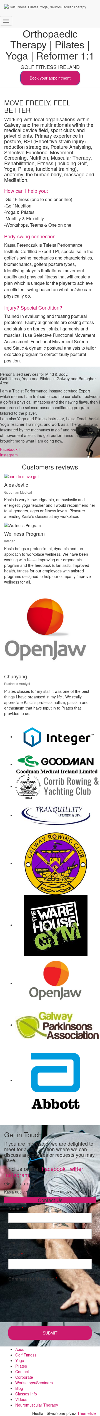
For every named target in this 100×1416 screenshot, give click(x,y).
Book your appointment (50, 78)
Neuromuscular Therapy (36, 1405)
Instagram (16, 1175)
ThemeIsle (86, 1413)
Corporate (24, 1377)
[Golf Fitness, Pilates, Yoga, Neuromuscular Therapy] (45, 7)
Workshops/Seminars (34, 1382)
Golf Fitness (25, 1355)
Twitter (75, 1169)
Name (15, 1209)
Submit (50, 1333)
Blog (19, 1388)
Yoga (19, 1360)
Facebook (54, 1169)
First (12, 1226)
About (20, 1349)
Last (11, 1242)
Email (15, 1255)
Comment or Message (32, 1279)
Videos (21, 1399)
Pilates (21, 1366)
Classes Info (26, 1394)
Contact (22, 1371)
